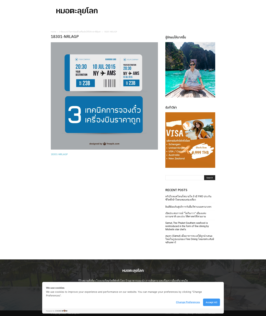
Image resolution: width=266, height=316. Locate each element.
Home (53, 31)
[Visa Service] (190, 140)
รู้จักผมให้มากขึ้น (175, 37)
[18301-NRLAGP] (104, 148)
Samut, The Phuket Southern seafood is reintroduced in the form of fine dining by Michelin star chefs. (187, 226)
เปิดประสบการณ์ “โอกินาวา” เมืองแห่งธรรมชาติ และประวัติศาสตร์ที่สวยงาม (185, 215)
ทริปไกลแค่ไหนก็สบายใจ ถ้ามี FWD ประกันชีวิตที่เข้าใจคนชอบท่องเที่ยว (188, 198)
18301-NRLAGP (59, 154)
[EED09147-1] (190, 70)
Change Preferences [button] (188, 302)
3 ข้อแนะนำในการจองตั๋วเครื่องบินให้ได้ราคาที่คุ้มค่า (80, 31)
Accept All (211, 302)
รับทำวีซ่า (171, 107)
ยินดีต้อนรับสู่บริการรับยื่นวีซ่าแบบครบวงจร (188, 206)
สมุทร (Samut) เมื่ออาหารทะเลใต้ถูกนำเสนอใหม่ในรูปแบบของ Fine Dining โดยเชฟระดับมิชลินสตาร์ (189, 239)
